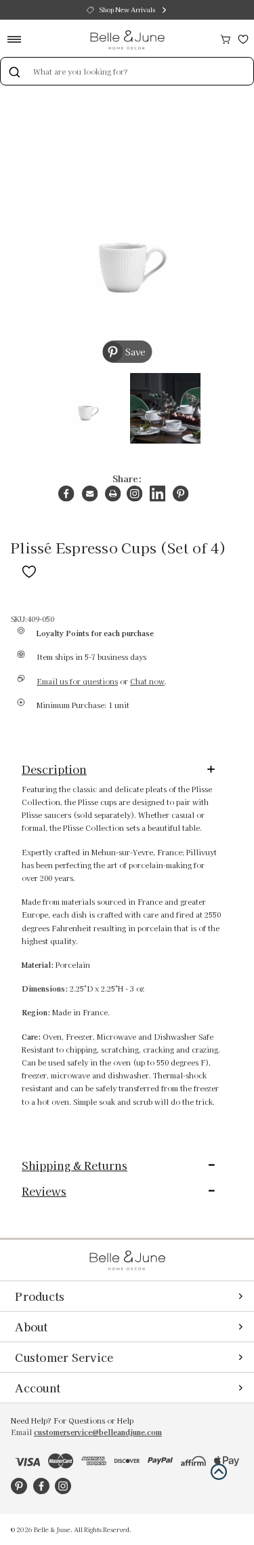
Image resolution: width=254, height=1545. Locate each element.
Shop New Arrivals (127, 9)
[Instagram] (134, 493)
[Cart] (225, 38)
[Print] (113, 493)
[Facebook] (66, 493)
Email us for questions (77, 681)
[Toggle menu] (18, 39)
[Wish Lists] (243, 38)
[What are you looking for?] (14, 71)
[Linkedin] (157, 493)
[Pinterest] (180, 493)
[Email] (90, 493)
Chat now (147, 681)
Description (54, 769)
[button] (219, 1472)
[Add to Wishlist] (29, 569)
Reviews (44, 1191)
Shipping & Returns (74, 1165)
